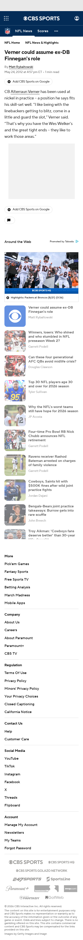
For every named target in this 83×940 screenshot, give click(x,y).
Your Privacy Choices (21, 696)
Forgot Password (17, 848)
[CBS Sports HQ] (61, 861)
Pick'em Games (16, 564)
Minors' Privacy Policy (21, 688)
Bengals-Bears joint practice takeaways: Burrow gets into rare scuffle (51, 510)
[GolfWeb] (54, 897)
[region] (41, 273)
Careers (10, 630)
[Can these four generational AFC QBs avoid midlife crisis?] (15, 365)
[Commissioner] (46, 887)
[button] (6, 18)
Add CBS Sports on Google (31, 82)
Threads (10, 797)
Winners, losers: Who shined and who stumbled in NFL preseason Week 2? (51, 336)
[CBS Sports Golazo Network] (41, 870)
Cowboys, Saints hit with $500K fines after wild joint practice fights (50, 485)
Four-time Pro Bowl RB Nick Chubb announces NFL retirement (51, 436)
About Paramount (18, 638)
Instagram (12, 774)
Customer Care (16, 739)
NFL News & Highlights (42, 43)
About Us (11, 622)
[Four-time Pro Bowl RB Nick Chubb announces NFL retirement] (15, 440)
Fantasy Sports (16, 572)
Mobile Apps (14, 603)
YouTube (11, 758)
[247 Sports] (27, 878)
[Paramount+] (17, 887)
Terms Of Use (15, 673)
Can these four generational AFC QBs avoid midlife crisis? (52, 359)
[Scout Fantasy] (29, 897)
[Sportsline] (58, 878)
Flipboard (12, 805)
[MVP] (70, 887)
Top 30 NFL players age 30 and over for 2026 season (50, 384)
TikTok (9, 766)
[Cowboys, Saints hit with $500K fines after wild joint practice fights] (15, 490)
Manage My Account (20, 825)
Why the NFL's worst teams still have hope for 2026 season (53, 409)
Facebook (12, 782)
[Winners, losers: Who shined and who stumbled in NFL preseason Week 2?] (15, 341)
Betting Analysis (17, 587)
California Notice (18, 712)
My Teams (12, 840)
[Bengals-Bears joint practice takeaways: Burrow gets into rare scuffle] (15, 515)
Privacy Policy (15, 681)
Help (8, 731)
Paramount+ (14, 646)
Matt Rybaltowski (21, 67)
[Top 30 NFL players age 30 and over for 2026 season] (15, 390)
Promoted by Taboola (62, 241)
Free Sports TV (16, 579)
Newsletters (14, 832)
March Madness (17, 595)
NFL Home (12, 43)
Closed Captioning (19, 704)
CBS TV (10, 653)
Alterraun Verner (25, 91)
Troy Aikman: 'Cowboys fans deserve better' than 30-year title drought (51, 535)
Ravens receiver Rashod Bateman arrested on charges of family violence (51, 460)
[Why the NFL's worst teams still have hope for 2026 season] (15, 415)
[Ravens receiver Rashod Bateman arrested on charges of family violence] (15, 465)
